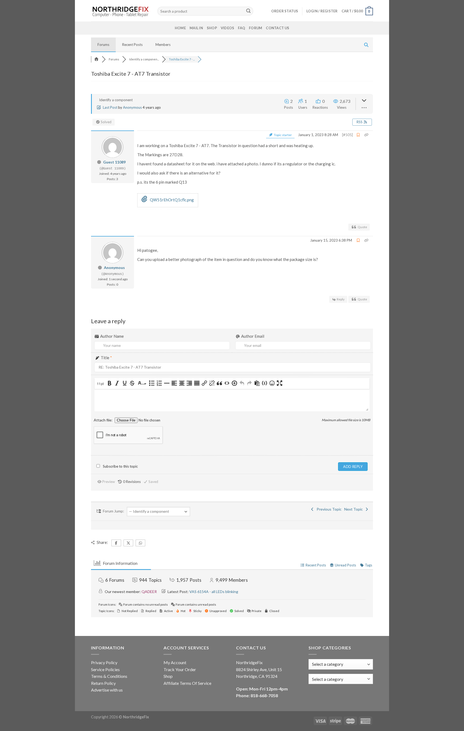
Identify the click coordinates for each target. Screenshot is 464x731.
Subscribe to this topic (120, 466)
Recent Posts (132, 44)
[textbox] (327, 679)
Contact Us (277, 28)
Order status (284, 11)
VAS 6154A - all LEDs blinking (213, 591)
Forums (103, 44)
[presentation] (100, 383)
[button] (100, 383)
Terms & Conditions (109, 676)
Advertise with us (107, 689)
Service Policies (105, 669)
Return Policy (103, 683)
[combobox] (341, 679)
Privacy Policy (104, 662)
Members (163, 44)
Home (180, 28)
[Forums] (96, 59)
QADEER (149, 591)
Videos (227, 28)
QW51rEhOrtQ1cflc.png (171, 199)
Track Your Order (180, 669)
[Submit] (248, 11)
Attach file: (103, 420)
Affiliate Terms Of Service (187, 683)
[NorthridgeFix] (120, 11)
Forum (255, 28)
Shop (212, 28)
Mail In (196, 28)
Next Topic (354, 509)
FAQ (241, 28)
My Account (175, 662)
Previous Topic (328, 509)
